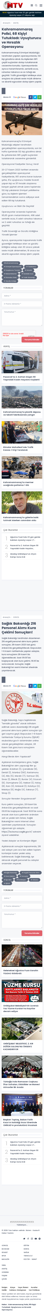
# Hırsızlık (28, 270)
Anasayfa (6, 23)
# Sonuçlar (24, 876)
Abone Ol (7, 97)
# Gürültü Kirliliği (10, 281)
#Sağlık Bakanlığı (10, 873)
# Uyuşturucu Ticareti (12, 270)
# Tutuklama (31, 267)
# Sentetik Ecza (27, 274)
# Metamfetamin (10, 274)
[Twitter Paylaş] (35, 97)
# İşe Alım (8, 880)
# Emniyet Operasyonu (12, 267)
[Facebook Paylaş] (31, 97)
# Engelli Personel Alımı (30, 873)
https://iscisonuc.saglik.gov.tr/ (17, 831)
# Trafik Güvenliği (28, 277)
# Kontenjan (21, 880)
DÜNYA (15, 1222)
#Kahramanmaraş (11, 263)
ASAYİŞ (15, 23)
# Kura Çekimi (9, 876)
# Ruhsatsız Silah (10, 277)
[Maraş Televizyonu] (13, 5)
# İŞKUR (7, 883)
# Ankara (34, 880)
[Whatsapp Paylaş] (39, 97)
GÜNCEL (16, 617)
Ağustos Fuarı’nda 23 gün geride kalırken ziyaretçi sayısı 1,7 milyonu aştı (22, 13)
